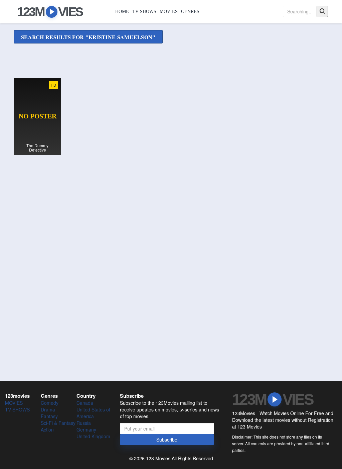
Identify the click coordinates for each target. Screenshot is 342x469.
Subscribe (166, 439)
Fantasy (49, 416)
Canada (84, 402)
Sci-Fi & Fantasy (58, 422)
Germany (86, 429)
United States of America (93, 412)
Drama (48, 409)
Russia (83, 422)
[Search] (322, 11)
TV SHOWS (144, 11)
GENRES (190, 11)
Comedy (49, 402)
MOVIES (169, 11)
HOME (122, 11)
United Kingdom (93, 436)
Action (47, 429)
